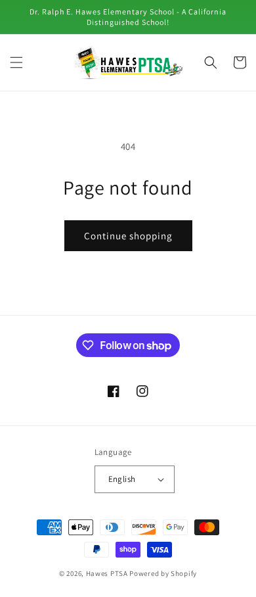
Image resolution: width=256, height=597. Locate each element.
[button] (16, 62)
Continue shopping (128, 235)
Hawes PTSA (107, 573)
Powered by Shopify (163, 573)
